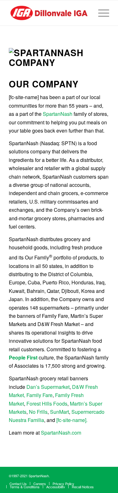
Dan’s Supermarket (48, 386)
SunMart (59, 411)
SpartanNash (57, 113)
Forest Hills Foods (46, 403)
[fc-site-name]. (71, 420)
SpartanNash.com (61, 432)
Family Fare (39, 395)
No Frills (38, 411)
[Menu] (100, 13)
